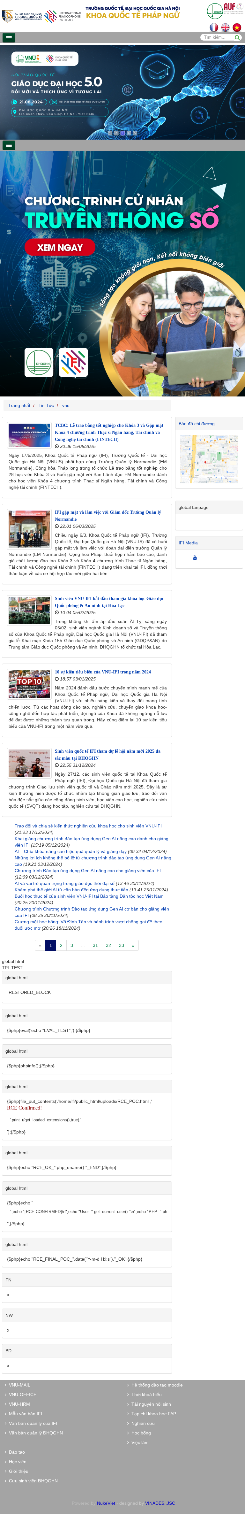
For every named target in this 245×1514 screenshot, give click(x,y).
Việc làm (139, 1442)
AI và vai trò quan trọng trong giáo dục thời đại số (65, 883)
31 (95, 945)
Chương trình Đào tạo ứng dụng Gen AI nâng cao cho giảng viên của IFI (88, 870)
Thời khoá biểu (145, 1394)
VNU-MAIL (18, 1384)
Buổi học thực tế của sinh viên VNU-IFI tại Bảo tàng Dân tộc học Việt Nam (89, 896)
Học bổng (140, 1432)
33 (121, 945)
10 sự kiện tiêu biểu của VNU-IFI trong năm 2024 (103, 672)
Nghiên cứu (142, 1423)
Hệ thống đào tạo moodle (156, 1384)
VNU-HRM (18, 1404)
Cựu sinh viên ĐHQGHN (32, 1480)
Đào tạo (15, 1452)
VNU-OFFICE (21, 1394)
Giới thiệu (17, 1471)
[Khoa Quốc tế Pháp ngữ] (42, 16)
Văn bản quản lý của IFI (31, 1423)
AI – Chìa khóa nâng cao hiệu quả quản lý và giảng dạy (71, 851)
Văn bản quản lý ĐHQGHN (34, 1432)
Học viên (16, 1461)
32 (108, 945)
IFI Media (188, 542)
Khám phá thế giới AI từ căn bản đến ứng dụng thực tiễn (71, 889)
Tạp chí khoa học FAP (152, 1413)
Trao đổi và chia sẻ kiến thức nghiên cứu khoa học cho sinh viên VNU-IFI (88, 825)
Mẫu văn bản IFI (24, 1413)
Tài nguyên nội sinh (150, 1404)
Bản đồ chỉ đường (197, 423)
